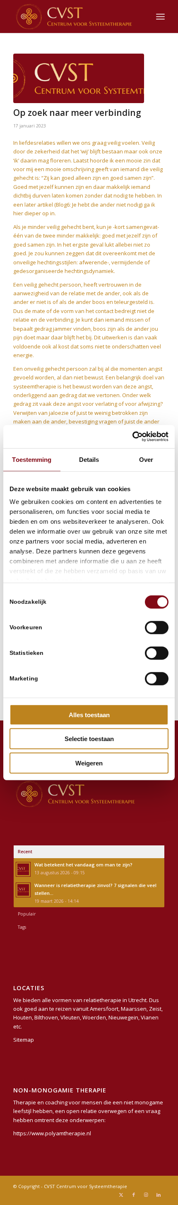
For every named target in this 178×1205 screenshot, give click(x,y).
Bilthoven (46, 1017)
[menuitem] (160, 16)
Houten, (23, 1017)
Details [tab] (89, 459)
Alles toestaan (89, 714)
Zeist (155, 1008)
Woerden (94, 1017)
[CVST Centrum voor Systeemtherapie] (73, 16)
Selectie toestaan (89, 738)
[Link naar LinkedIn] (158, 1195)
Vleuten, (70, 1017)
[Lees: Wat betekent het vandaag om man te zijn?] (23, 869)
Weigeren (89, 762)
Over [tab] (146, 459)
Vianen (150, 1017)
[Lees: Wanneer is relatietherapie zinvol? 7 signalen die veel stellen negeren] (23, 890)
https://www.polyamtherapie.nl (52, 1133)
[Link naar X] (121, 1195)
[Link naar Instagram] (146, 1195)
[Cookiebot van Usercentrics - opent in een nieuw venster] (132, 436)
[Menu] (160, 16)
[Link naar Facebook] (133, 1195)
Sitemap (23, 1039)
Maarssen (134, 1008)
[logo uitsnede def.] (78, 78)
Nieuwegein (123, 1017)
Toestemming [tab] (31, 459)
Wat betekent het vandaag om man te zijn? (83, 864)
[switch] (156, 627)
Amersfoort (104, 1008)
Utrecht (137, 1000)
